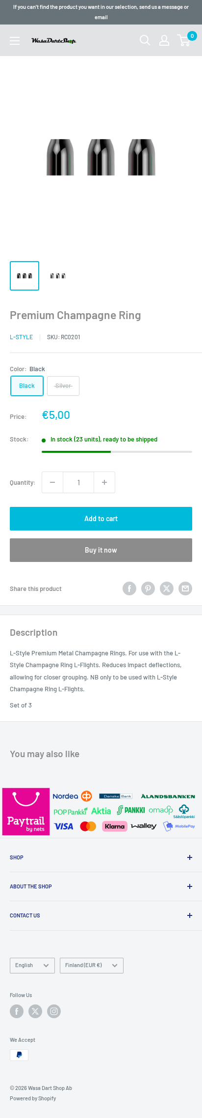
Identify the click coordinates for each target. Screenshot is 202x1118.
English (24, 965)
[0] (184, 40)
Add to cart (101, 518)
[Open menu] (15, 41)
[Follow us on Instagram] (54, 1011)
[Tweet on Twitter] (167, 588)
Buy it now (101, 550)
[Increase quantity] (104, 482)
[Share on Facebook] (129, 588)
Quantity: (23, 482)
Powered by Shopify (33, 1098)
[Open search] (145, 40)
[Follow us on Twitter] (35, 1011)
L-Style (21, 336)
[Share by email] (185, 588)
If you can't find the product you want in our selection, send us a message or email (101, 11)
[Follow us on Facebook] (17, 1011)
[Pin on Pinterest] (148, 588)
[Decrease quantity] (52, 482)
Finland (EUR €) (83, 965)
